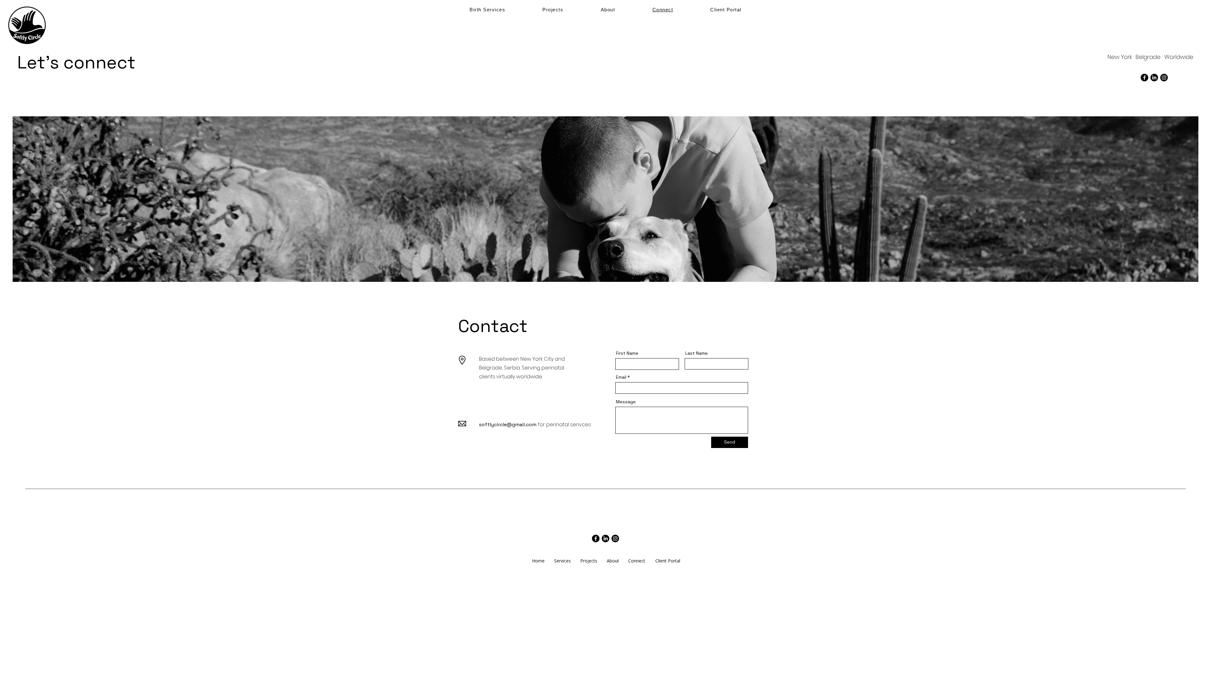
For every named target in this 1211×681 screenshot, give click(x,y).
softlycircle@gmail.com (507, 424)
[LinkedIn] (1154, 77)
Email (621, 377)
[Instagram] (1164, 77)
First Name (627, 353)
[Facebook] (1144, 77)
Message (626, 401)
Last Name (696, 353)
